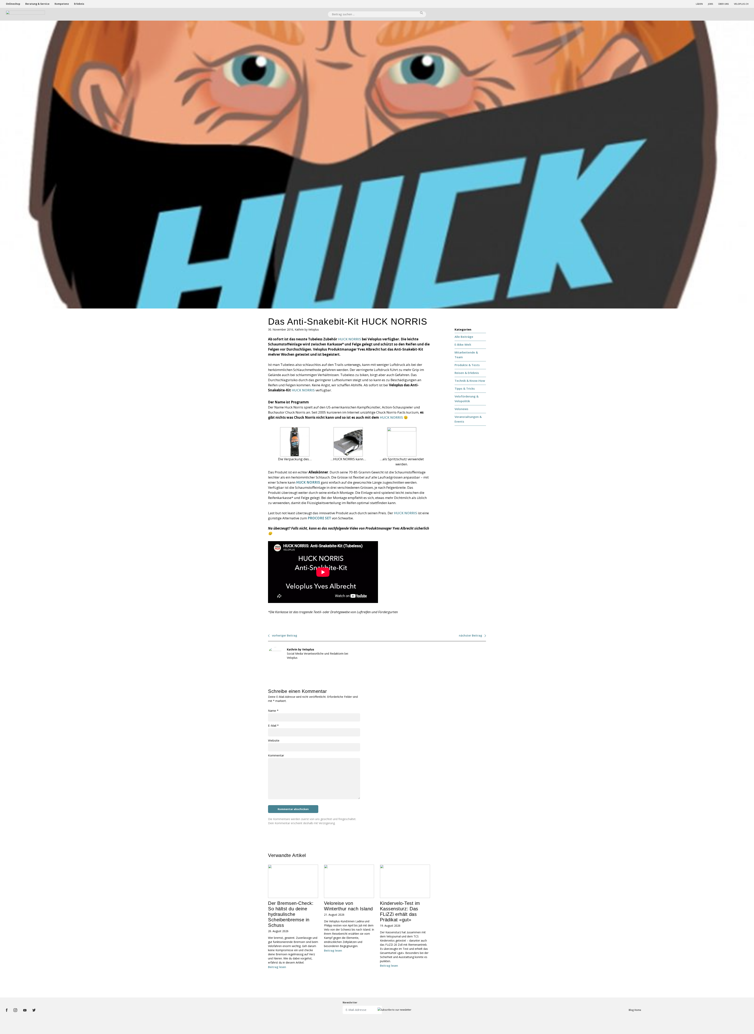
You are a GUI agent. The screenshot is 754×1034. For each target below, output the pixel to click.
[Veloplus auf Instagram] (15, 1010)
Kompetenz (62, 3)
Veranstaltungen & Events (468, 419)
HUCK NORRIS (349, 339)
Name (273, 710)
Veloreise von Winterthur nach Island (348, 906)
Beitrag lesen (277, 967)
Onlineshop (13, 3)
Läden (699, 3)
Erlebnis (79, 3)
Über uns (723, 3)
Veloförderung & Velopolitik (467, 398)
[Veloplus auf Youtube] (25, 1010)
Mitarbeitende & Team (466, 354)
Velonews (461, 409)
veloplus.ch (741, 3)
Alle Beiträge (464, 337)
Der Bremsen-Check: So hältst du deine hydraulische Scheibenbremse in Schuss (290, 914)
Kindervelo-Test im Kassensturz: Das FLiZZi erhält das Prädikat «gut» (400, 911)
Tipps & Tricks (465, 388)
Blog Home (635, 1010)
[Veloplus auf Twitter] (34, 1010)
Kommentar (276, 755)
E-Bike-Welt (463, 344)
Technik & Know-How (470, 381)
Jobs (710, 3)
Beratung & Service (37, 3)
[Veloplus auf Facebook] (6, 1010)
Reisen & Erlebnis (467, 373)
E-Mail (273, 725)
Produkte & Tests (467, 365)
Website (273, 740)
